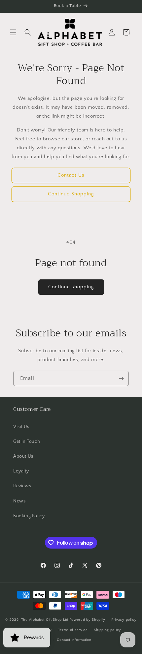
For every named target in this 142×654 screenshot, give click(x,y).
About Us (23, 456)
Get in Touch (26, 441)
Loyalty (21, 471)
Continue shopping (71, 287)
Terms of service (73, 630)
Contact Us (71, 175)
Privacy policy (124, 620)
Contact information (74, 640)
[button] (13, 32)
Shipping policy (107, 630)
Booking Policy (29, 516)
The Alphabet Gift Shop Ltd (44, 620)
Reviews (22, 486)
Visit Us (21, 426)
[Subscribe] (121, 378)
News (19, 501)
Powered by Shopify (87, 620)
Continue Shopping (71, 194)
